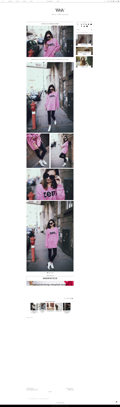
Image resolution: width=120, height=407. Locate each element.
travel (17, 1)
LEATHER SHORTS (50, 311)
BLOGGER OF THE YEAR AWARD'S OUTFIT (66, 312)
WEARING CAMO (58, 311)
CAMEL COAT (84, 66)
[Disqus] (50, 337)
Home (3, 1)
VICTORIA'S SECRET (42, 311)
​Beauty (24, 1)
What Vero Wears (61, 402)
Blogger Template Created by (60, 405)
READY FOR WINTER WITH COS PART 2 (34, 312)
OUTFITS (31, 317)
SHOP (31, 1)
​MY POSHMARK (49, 1)
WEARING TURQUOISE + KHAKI (84, 53)
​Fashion (10, 1)
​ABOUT (58, 1)
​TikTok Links (39, 1)
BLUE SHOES (84, 44)
